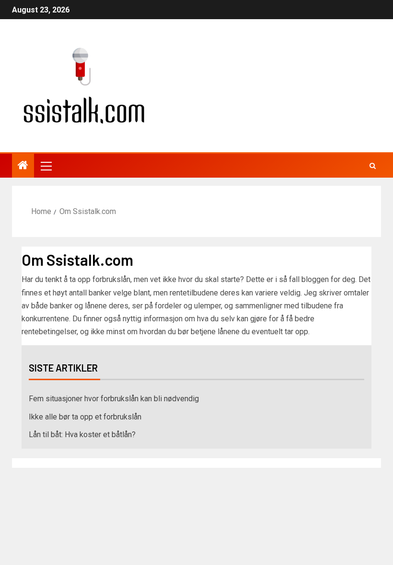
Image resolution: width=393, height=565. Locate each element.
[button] (45, 166)
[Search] (373, 166)
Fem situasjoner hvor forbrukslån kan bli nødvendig (114, 398)
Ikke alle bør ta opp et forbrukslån (85, 416)
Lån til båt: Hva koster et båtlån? (82, 434)
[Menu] (45, 166)
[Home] (23, 166)
